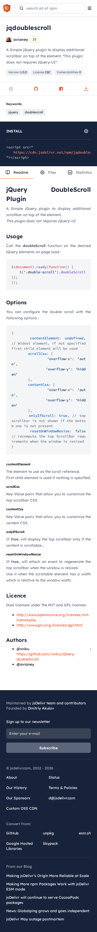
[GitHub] (36, 88)
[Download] (86, 88)
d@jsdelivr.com (62, 798)
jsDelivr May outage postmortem (35, 919)
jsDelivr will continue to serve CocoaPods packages (42, 900)
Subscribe (48, 748)
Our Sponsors (18, 798)
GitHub (12, 833)
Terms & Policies (63, 787)
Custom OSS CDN (21, 808)
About (11, 777)
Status (54, 777)
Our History (16, 787)
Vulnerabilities (69, 72)
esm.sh (85, 833)
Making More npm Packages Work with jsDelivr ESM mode (47, 886)
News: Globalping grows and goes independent (47, 911)
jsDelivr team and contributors (59, 703)
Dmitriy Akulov (41, 708)
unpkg (48, 833)
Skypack (50, 843)
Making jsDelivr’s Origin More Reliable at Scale (47, 875)
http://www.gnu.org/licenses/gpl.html (50, 625)
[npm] (61, 88)
